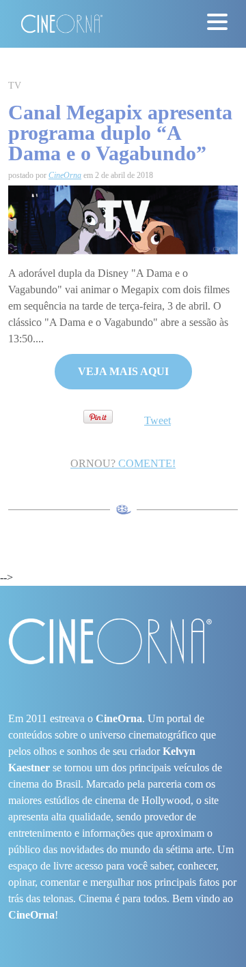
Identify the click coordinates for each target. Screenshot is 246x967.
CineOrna (65, 175)
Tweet (157, 420)
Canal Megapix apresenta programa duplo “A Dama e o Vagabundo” (120, 132)
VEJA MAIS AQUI (123, 371)
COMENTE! (123, 463)
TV (14, 85)
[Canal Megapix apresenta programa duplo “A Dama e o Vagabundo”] (123, 218)
